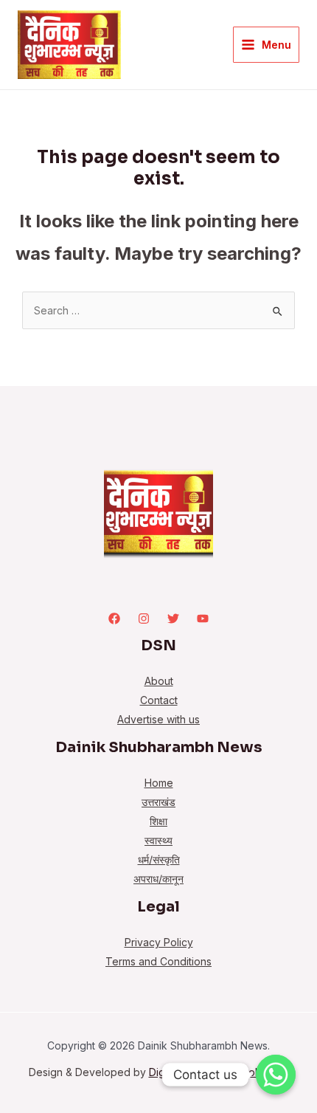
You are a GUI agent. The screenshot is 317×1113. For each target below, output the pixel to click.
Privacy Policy (159, 942)
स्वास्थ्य (158, 840)
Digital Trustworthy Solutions (219, 1072)
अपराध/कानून (158, 878)
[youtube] (203, 618)
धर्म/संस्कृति (159, 859)
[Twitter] (173, 618)
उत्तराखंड (158, 802)
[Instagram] (144, 618)
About (158, 681)
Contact (159, 700)
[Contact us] (276, 1075)
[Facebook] (114, 618)
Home (158, 782)
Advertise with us (158, 719)
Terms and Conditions (158, 961)
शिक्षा (158, 821)
